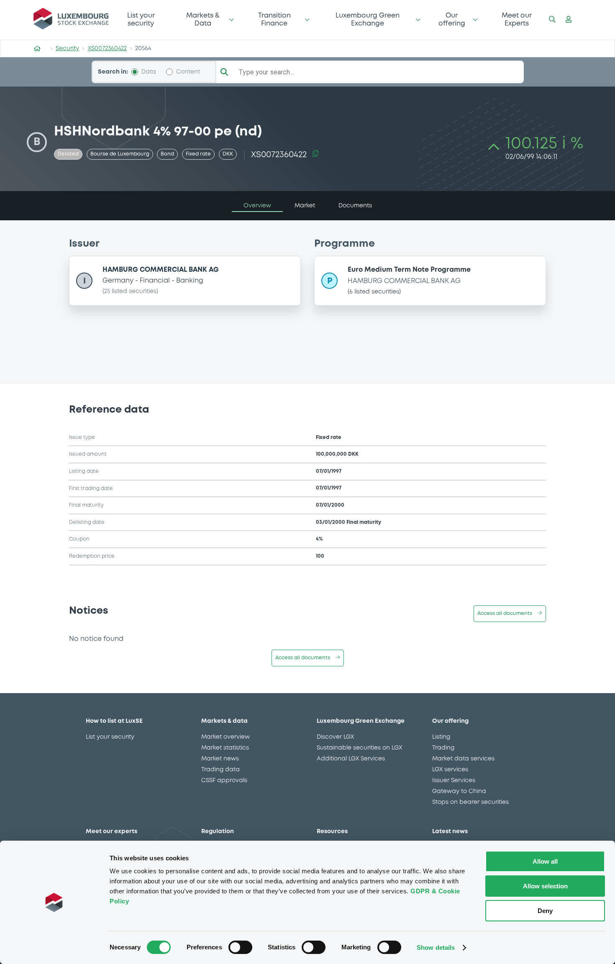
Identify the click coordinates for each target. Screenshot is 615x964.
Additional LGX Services (351, 758)
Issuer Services (453, 780)
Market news (220, 758)
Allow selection (545, 886)
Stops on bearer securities (470, 802)
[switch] (240, 947)
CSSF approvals (224, 780)
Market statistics (225, 747)
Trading (443, 747)
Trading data (220, 769)
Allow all (545, 861)
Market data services (463, 758)
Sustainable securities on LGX (359, 747)
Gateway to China (459, 791)
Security (67, 48)
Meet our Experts (517, 19)
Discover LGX (335, 737)
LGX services (450, 769)
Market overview (225, 737)
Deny (545, 910)
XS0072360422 (107, 48)
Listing (441, 737)
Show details (436, 947)
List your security (141, 19)
